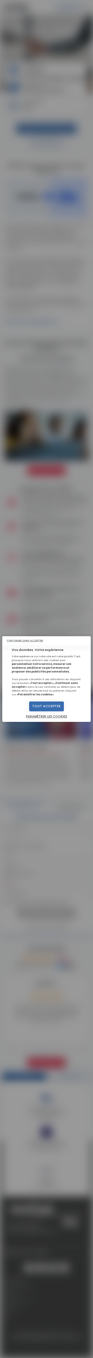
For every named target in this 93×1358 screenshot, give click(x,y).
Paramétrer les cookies (46, 716)
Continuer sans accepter (25, 640)
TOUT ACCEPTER (46, 706)
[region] (46, 679)
